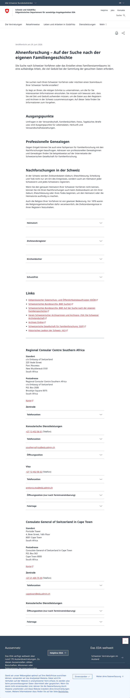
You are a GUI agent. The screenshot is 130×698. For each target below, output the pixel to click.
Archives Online (36, 322)
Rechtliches (63, 691)
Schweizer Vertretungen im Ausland (104, 658)
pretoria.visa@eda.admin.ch (39, 487)
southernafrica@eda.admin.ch (40, 447)
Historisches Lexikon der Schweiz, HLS (47, 330)
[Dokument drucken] (116, 33)
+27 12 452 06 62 (34, 471)
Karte (28, 400)
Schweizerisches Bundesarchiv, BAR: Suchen (49, 304)
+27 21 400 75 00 (34, 578)
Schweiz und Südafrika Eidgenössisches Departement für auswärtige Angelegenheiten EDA (45, 11)
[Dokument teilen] (123, 33)
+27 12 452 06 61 (34, 431)
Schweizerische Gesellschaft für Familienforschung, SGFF (56, 326)
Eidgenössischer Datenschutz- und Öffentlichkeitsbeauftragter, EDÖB (62, 299)
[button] (13, 24)
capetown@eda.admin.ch (38, 593)
